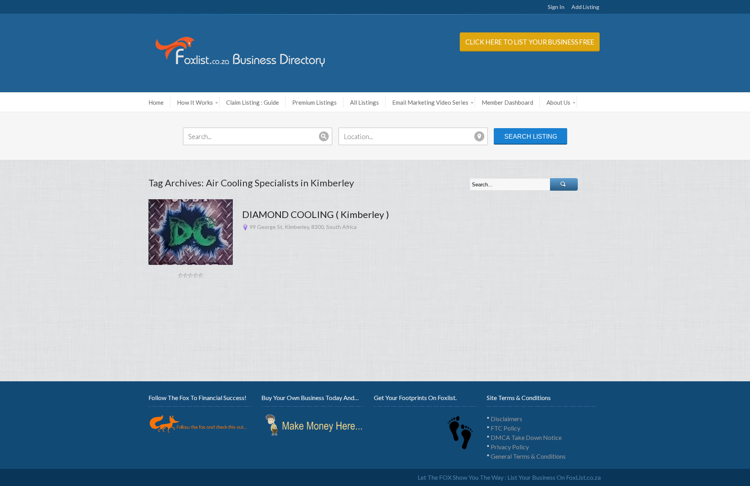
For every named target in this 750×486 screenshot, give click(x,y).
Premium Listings (314, 102)
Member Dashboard (507, 102)
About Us (558, 102)
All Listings (364, 102)
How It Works (195, 102)
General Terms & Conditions (528, 456)
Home (156, 102)
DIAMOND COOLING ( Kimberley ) (315, 214)
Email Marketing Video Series (430, 102)
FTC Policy (505, 428)
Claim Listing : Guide (252, 102)
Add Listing (585, 7)
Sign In (556, 7)
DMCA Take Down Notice (526, 437)
